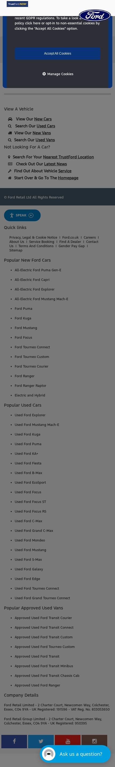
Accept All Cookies (57, 53)
